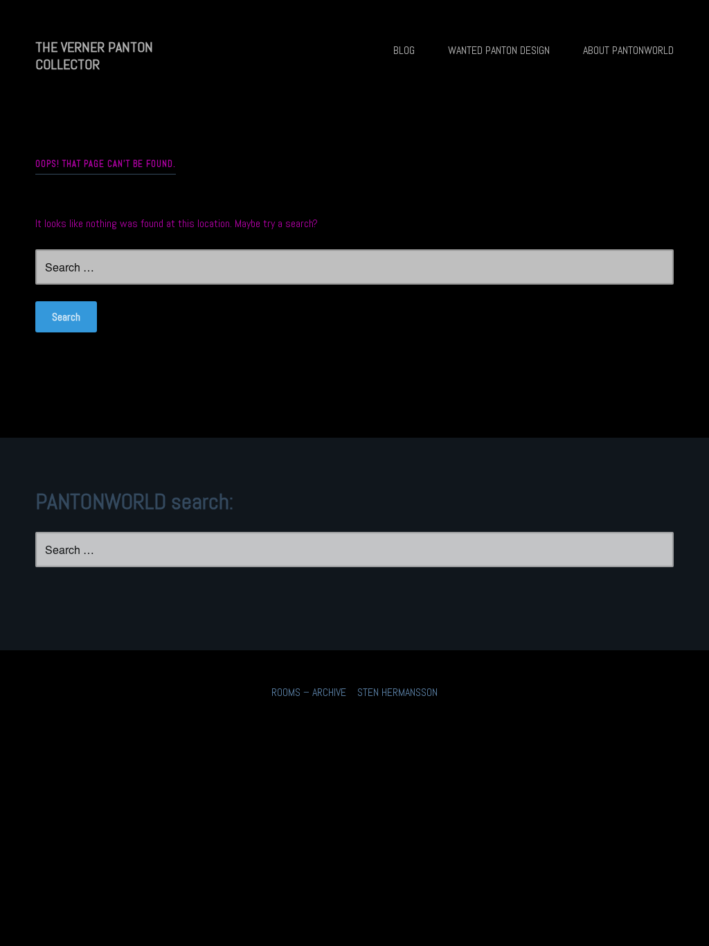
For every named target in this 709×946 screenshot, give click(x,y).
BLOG (404, 50)
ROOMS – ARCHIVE (308, 692)
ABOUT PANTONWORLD (628, 50)
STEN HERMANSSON (397, 692)
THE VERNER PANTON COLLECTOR (94, 55)
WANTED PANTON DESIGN (499, 50)
